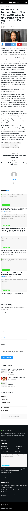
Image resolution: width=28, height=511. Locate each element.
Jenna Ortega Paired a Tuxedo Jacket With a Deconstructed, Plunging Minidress (14, 209)
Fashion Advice (8, 142)
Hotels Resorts (5, 405)
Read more (5, 477)
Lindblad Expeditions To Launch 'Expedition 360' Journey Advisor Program (13, 469)
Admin (7, 27)
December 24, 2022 (12, 379)
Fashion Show (5, 145)
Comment (4, 312)
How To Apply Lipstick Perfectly (16, 377)
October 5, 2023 (12, 386)
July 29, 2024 (8, 472)
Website (3, 344)
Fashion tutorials (6, 147)
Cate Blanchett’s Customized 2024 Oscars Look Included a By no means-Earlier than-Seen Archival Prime (13, 252)
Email (3, 338)
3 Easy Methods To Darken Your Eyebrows (16, 383)
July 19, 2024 (8, 256)
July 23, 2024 (8, 234)
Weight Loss (4, 411)
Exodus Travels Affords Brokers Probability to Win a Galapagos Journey (17, 371)
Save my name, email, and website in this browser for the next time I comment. (13, 352)
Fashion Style (13, 145)
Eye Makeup (4, 396)
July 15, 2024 (8, 276)
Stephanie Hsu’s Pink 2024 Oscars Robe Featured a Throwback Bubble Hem (12, 273)
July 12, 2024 (8, 297)
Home (2, 6)
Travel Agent (5, 408)
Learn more (3, 440)
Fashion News (17, 142)
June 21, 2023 (14, 27)
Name (3, 331)
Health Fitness (5, 402)
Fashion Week (8, 6)
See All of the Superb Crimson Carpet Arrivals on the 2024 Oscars (12, 294)
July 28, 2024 (8, 211)
